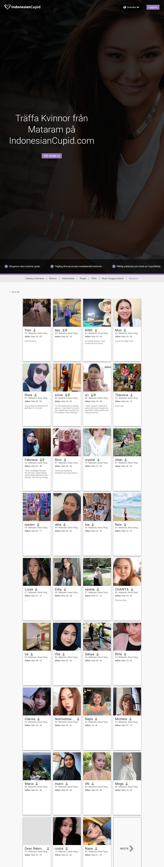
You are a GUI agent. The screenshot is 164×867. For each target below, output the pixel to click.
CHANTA (122, 589)
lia (26, 654)
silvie (59, 395)
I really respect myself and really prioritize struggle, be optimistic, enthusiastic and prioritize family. (96, 409)
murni (59, 784)
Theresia (121, 395)
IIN (87, 784)
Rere (118, 525)
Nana (89, 848)
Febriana (31, 460)
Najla (89, 719)
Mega (119, 784)
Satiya (89, 654)
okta (58, 525)
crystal (90, 460)
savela (89, 589)
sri (87, 395)
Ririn (58, 460)
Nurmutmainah (65, 719)
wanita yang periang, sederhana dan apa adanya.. (66, 472)
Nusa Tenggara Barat (112, 278)
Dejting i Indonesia (35, 278)
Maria (29, 784)
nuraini (30, 525)
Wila (118, 654)
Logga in (153, 7)
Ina (87, 525)
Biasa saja (119, 406)
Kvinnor (53, 278)
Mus (118, 330)
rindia (59, 848)
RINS (89, 330)
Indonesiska (68, 278)
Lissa (29, 589)
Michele (121, 719)
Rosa (28, 395)
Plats (94, 278)
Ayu (57, 330)
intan (118, 460)
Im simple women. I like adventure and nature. (95, 342)
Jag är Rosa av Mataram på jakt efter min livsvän (36, 407)
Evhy (58, 589)
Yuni (28, 330)
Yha (57, 654)
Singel (83, 278)
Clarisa (30, 719)
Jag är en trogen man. (124, 341)
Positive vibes (121, 600)
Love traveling (30, 341)
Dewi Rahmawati (35, 848)
